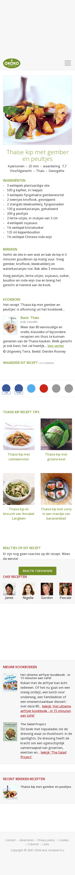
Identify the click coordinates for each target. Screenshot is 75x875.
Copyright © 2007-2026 (26, 850)
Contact (10, 840)
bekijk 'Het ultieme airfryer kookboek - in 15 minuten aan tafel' (45, 711)
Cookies (63, 840)
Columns (33, 844)
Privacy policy (46, 840)
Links (46, 844)
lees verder (56, 346)
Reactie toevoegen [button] (37, 571)
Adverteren (26, 840)
